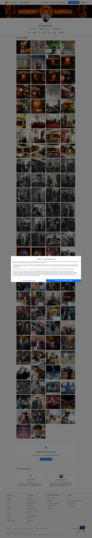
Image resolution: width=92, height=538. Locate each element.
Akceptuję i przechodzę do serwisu (63, 280)
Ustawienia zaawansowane (28, 280)
